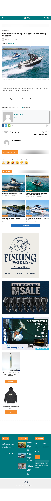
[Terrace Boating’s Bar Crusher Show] (13, 193)
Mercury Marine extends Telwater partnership (11, 229)
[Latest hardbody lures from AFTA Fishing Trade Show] (22, 476)
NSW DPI (41, 475)
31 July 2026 (14, 231)
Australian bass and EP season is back (29, 455)
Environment (46, 456)
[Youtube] (9, 463)
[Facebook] (3, 463)
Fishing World (8, 49)
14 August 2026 (39, 206)
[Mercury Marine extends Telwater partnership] (13, 218)
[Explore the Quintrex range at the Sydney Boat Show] (37, 218)
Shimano (37, 477)
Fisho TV (37, 461)
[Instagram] (12, 463)
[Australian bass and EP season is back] (22, 455)
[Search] (44, 18)
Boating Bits (5, 40)
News (36, 453)
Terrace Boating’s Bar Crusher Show (12, 203)
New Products (38, 458)
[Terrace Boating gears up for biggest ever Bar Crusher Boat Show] (37, 193)
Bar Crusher (37, 471)
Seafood (46, 475)
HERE (22, 117)
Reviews (45, 461)
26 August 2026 (15, 205)
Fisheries (37, 473)
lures (36, 475)
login (6, 240)
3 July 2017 (16, 49)
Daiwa (47, 471)
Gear (44, 458)
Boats (43, 471)
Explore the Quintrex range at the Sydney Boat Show (37, 229)
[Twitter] (6, 463)
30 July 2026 (38, 231)
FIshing (42, 473)
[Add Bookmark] (47, 135)
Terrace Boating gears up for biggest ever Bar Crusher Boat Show (36, 203)
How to (44, 453)
